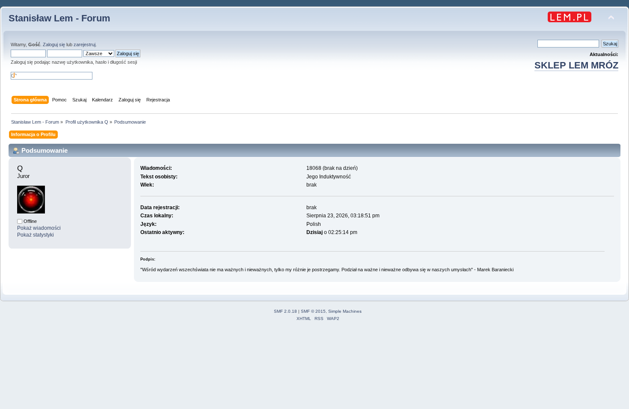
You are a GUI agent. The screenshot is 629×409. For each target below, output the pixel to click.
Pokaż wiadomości (39, 228)
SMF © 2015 (313, 311)
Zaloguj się (54, 44)
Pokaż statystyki (35, 235)
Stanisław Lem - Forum (59, 18)
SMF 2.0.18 (285, 311)
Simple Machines (345, 311)
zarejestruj (84, 44)
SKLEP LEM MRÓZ (576, 65)
